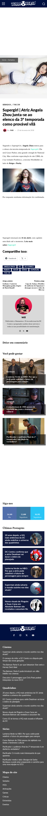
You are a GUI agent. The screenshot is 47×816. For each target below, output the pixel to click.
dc (20, 267)
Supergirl (34, 149)
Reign (15, 270)
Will (11, 130)
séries (24, 270)
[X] (23, 330)
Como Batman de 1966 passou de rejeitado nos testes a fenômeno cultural (21, 409)
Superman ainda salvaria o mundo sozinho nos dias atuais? (17, 587)
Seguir (23, 508)
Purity (7, 270)
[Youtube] (27, 330)
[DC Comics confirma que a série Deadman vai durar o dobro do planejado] (36, 555)
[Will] (5, 130)
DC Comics (29, 267)
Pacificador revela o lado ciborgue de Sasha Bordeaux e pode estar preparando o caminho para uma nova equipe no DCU (23, 762)
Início (4, 60)
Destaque (11, 372)
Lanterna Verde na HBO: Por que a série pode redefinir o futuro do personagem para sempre (22, 379)
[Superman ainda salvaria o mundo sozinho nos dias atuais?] (36, 588)
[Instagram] (20, 330)
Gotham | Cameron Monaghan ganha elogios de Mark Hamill (12, 286)
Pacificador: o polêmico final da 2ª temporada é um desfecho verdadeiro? (21, 439)
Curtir (9, 508)
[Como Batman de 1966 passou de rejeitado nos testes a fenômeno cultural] (23, 401)
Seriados (11, 60)
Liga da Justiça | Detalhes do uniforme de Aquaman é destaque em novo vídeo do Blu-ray (34, 287)
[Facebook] (13, 635)
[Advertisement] (23, 30)
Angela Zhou (9, 267)
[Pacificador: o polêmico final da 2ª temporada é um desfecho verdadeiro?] (23, 431)
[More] (34, 137)
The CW (16, 105)
